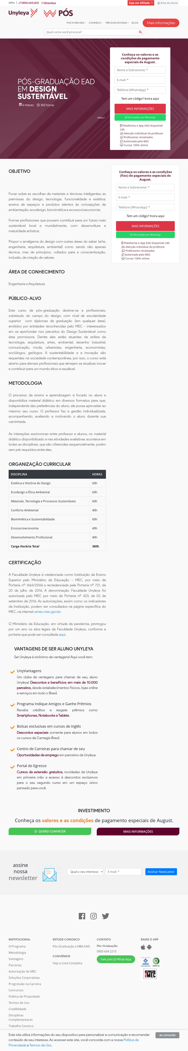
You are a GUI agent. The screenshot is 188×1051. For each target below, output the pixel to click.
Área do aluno (169, 3)
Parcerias (15, 965)
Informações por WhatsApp (141, 117)
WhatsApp (50, 2)
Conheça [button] (95, 22)
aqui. (62, 634)
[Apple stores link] (143, 948)
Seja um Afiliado (140, 3)
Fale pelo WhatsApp (116, 959)
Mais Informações (161, 23)
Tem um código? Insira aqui (140, 99)
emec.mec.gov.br (47, 612)
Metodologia (17, 953)
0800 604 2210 (106, 951)
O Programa (17, 946)
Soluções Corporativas (24, 978)
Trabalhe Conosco (21, 1026)
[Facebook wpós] (82, 918)
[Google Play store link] (149, 948)
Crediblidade (17, 1009)
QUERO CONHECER (51, 831)
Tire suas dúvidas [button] (116, 22)
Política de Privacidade (24, 996)
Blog (135, 22)
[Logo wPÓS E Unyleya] (41, 13)
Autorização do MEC (22, 971)
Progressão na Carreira (25, 984)
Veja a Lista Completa (67, 963)
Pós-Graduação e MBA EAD (71, 946)
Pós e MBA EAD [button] (75, 22)
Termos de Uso (19, 1003)
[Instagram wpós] (93, 918)
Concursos (16, 990)
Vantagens (16, 959)
